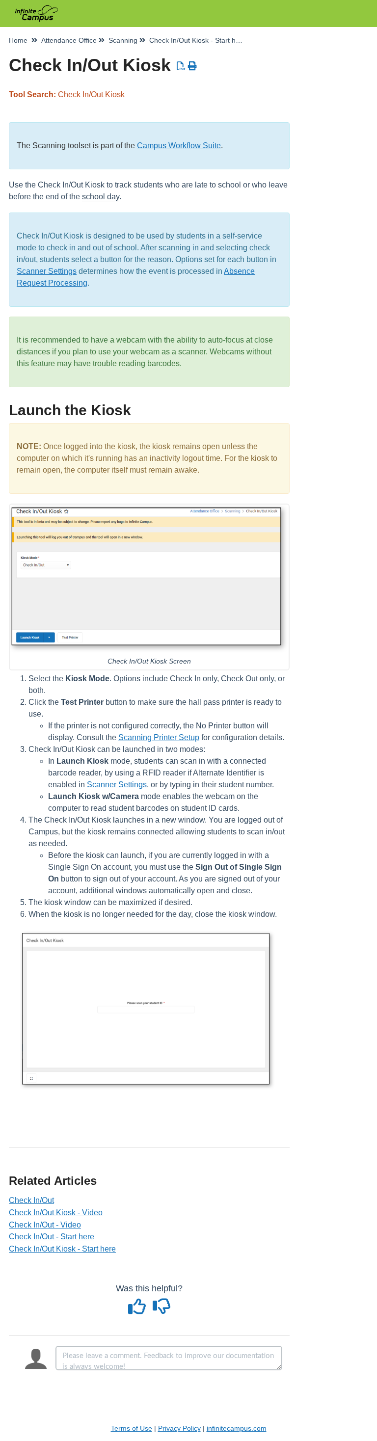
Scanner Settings (47, 271)
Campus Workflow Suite (179, 145)
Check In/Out (31, 1200)
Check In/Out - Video (45, 1225)
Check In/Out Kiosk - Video (56, 1212)
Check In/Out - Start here (51, 1236)
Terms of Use (131, 1428)
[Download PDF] (181, 66)
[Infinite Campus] (36, 8)
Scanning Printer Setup (158, 737)
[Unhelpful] (162, 1310)
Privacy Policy (179, 1428)
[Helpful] (138, 1310)
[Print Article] (192, 66)
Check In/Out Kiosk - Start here (62, 1249)
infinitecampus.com (237, 1428)
